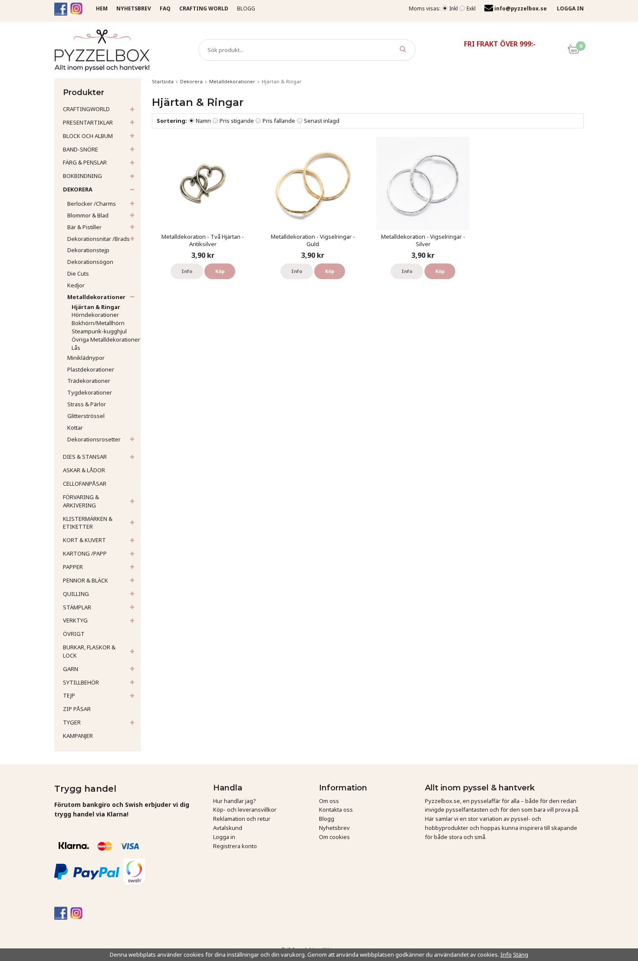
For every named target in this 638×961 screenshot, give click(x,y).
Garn (70, 669)
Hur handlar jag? (234, 801)
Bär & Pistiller (84, 227)
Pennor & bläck (85, 580)
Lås (76, 348)
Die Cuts (78, 273)
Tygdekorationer (89, 392)
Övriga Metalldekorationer (106, 339)
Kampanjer (78, 736)
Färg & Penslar (85, 162)
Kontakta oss (336, 809)
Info (186, 271)
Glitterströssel (86, 416)
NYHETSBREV (133, 8)
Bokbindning (82, 176)
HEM (102, 8)
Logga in (224, 837)
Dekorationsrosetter (94, 439)
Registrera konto (235, 846)
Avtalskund (227, 828)
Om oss (329, 801)
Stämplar (77, 607)
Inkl (453, 8)
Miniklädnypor (86, 358)
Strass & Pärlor (86, 404)
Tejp (69, 695)
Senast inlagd (321, 121)
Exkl (471, 8)
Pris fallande (279, 121)
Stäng (520, 954)
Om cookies (334, 837)
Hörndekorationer (95, 315)
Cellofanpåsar (84, 483)
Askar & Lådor (84, 470)
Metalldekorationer (96, 297)
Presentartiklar (88, 122)
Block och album (88, 136)
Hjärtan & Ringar (96, 307)
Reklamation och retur (241, 819)
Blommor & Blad (88, 215)
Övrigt (74, 634)
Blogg (246, 8)
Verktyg (75, 620)
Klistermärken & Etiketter (87, 523)
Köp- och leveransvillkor (244, 809)
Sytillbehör (81, 682)
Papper (73, 567)
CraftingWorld (86, 109)
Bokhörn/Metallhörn (98, 323)
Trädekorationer (88, 381)
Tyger (72, 722)
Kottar (75, 427)
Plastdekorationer (90, 369)
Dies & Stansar (85, 457)
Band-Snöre (80, 149)
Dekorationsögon (90, 262)
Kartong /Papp (85, 553)
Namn (203, 121)
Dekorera (77, 189)
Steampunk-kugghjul (99, 331)
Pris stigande (237, 121)
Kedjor (76, 285)
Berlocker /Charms (91, 203)
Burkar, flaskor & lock (89, 651)
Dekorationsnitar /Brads (98, 239)
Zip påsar (77, 709)
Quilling (76, 594)
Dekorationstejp (88, 250)
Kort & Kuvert (84, 540)
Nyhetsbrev (334, 828)
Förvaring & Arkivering (81, 501)
